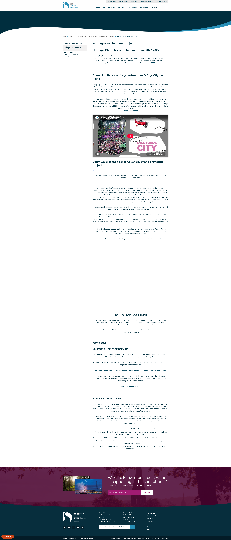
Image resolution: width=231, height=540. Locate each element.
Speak (7, 536)
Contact (134, 1)
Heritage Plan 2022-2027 (72, 43)
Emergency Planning (146, 1)
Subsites (72, 36)
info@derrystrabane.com (107, 521)
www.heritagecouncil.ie (130, 111)
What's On (144, 7)
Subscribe (146, 492)
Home (64, 36)
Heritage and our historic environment (101, 36)
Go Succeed (112, 1)
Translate (161, 1)
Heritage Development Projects (72, 48)
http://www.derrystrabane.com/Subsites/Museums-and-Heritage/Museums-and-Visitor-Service (130, 370)
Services (111, 7)
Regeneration (82, 36)
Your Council (100, 7)
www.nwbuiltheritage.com (130, 386)
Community (132, 7)
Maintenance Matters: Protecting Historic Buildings (71, 54)
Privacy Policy (123, 1)
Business (121, 7)
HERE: (153, 63)
